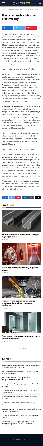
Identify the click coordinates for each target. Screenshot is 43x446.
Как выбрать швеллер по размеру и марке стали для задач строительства (20, 235)
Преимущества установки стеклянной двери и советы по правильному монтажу (21, 337)
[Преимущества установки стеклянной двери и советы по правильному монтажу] (21, 322)
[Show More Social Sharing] (39, 28)
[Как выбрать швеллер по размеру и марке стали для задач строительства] (21, 221)
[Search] (40, 3)
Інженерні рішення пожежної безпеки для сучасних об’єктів (20, 269)
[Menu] (3, 3)
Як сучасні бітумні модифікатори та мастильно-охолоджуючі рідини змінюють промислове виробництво (19, 303)
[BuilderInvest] (21, 3)
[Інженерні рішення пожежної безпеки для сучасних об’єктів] (21, 254)
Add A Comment (21, 349)
